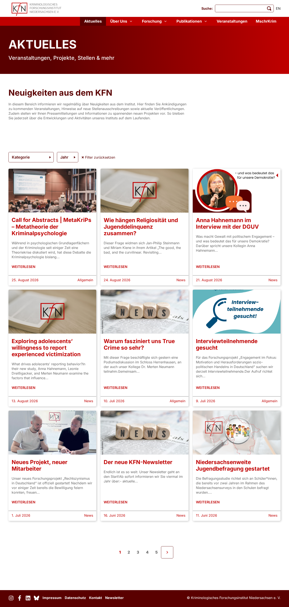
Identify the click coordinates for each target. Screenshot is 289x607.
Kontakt (95, 598)
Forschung (152, 21)
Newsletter (114, 598)
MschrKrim (266, 21)
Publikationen (189, 21)
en (278, 8)
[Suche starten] (269, 8)
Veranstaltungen (232, 21)
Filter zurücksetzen (99, 157)
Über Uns (118, 21)
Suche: (207, 8)
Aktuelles (93, 21)
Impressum (52, 598)
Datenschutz (75, 598)
